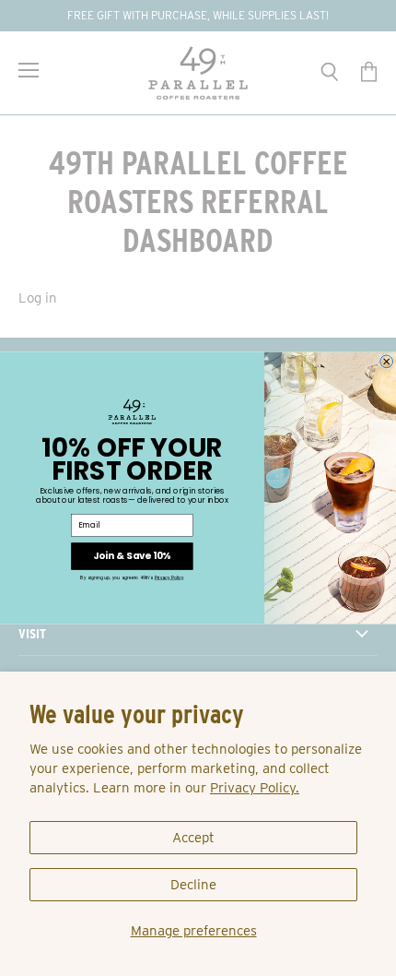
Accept (193, 837)
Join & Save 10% (131, 556)
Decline (193, 884)
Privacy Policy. (254, 788)
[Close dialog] (386, 361)
